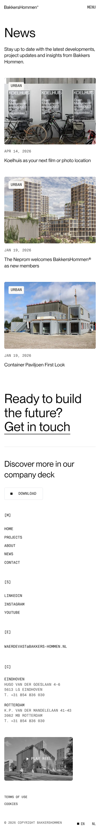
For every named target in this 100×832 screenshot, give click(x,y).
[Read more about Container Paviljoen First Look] (50, 325)
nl (94, 824)
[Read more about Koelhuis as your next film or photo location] (50, 121)
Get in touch (37, 427)
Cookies (11, 804)
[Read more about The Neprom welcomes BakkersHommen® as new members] (50, 223)
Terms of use (15, 797)
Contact (12, 563)
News (8, 554)
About (9, 546)
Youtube (12, 613)
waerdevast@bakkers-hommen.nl (35, 647)
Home (8, 529)
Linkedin (13, 596)
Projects (13, 537)
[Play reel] (38, 759)
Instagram (14, 604)
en (83, 824)
